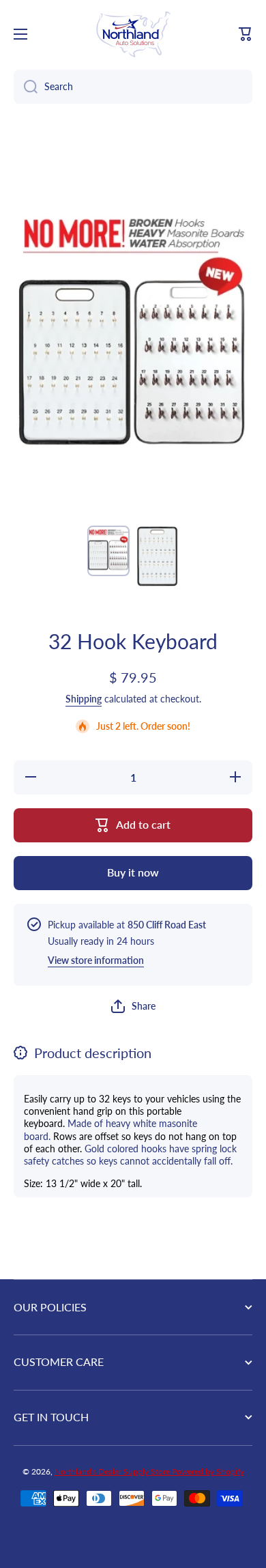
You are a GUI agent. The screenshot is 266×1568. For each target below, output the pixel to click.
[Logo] (133, 34)
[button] (245, 34)
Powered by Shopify (208, 1471)
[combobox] (133, 87)
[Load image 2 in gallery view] (157, 556)
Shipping (83, 698)
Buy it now (133, 872)
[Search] (26, 87)
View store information (96, 960)
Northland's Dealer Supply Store (113, 1471)
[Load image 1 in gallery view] (108, 550)
